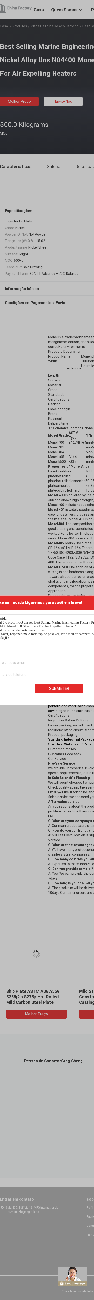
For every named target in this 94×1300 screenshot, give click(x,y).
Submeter (59, 688)
